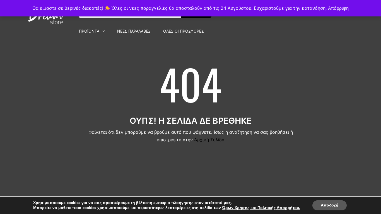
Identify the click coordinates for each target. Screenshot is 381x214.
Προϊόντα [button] (89, 31)
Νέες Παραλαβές (134, 31)
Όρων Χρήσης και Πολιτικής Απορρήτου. (261, 207)
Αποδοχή (329, 205)
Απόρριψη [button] (338, 8)
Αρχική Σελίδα (209, 139)
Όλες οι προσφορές (183, 31)
